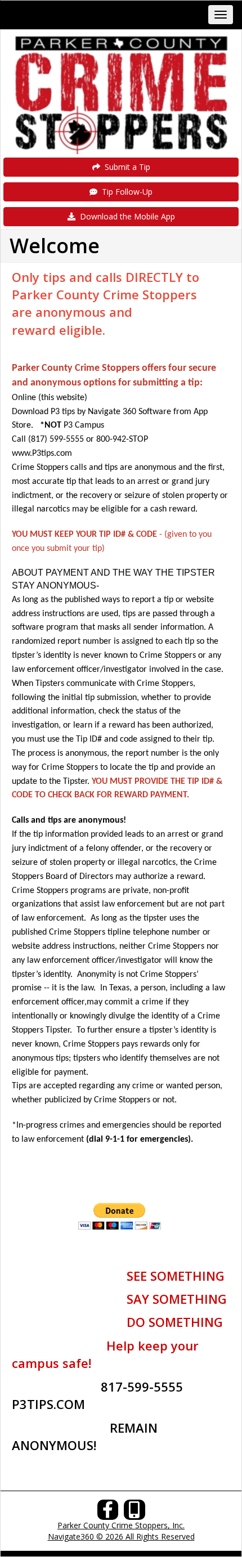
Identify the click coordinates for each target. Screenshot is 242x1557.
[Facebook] (108, 1512)
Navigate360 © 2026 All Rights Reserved (121, 1536)
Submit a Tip (125, 166)
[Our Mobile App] (134, 1512)
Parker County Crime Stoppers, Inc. (121, 1525)
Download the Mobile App (125, 216)
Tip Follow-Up (125, 191)
